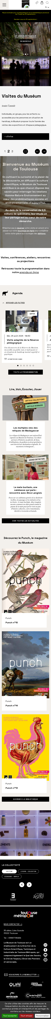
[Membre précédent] (21, 884)
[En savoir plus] (15, 985)
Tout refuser (26, 1015)
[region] (25, 39)
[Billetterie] (36, 2)
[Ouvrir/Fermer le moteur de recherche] (47, 2)
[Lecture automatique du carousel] (25, 151)
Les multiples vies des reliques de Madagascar (25, 429)
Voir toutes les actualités (25, 521)
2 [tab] (9, 151)
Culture (9, 871)
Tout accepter (10, 1015)
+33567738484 (14, 938)
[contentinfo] (25, 962)
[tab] (17, 365)
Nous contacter (12, 924)
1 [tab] (4, 151)
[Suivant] (44, 151)
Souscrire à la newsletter (23, 974)
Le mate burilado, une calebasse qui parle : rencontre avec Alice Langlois (25, 490)
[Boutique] (41, 2)
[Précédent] (37, 151)
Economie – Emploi (11, 876)
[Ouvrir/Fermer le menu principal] (4, 5)
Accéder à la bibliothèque (25, 799)
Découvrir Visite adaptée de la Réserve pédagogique (22, 339)
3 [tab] (12, 151)
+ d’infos (8, 136)
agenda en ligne (29, 272)
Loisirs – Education (28, 871)
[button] (23, 54)
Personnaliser (42, 1015)
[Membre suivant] (29, 884)
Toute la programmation (25, 372)
